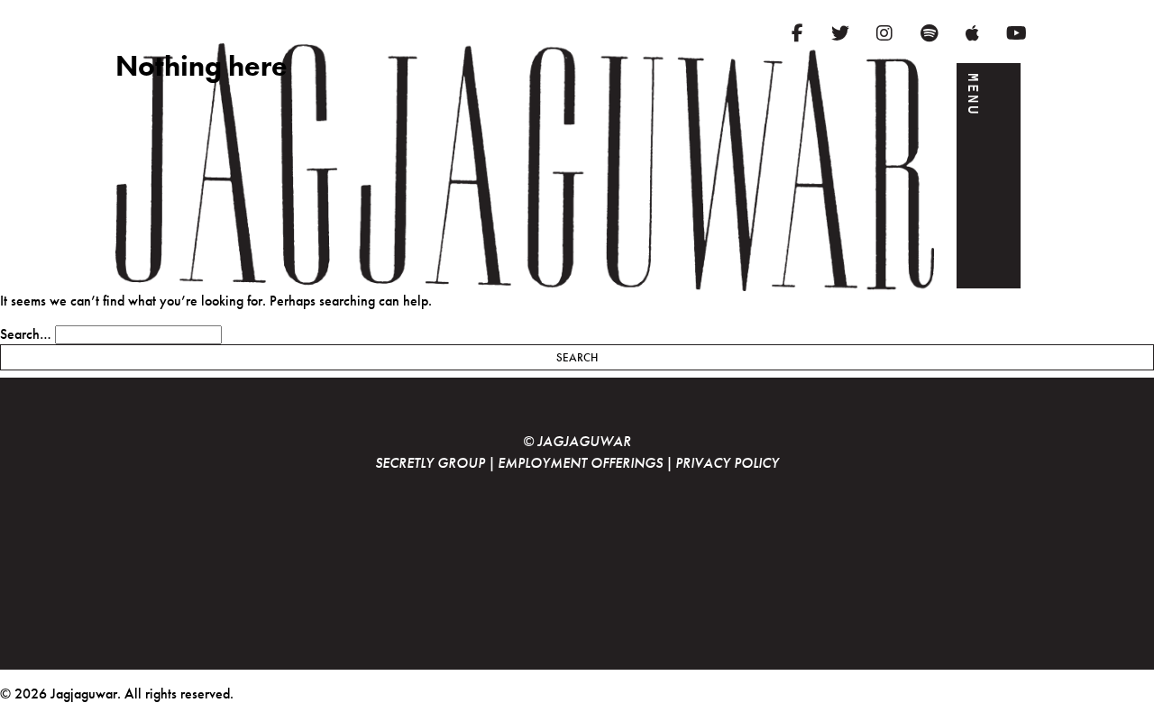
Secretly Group (430, 462)
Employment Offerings (580, 462)
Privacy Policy (727, 462)
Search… (25, 333)
